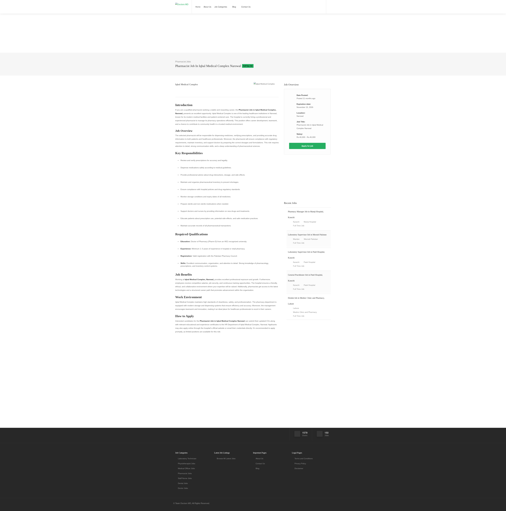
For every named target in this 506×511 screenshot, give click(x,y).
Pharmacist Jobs (183, 62)
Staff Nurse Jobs (185, 478)
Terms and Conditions (304, 458)
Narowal (300, 116)
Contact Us (245, 6)
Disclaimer (299, 468)
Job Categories (220, 6)
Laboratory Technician (187, 458)
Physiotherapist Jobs (186, 463)
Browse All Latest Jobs (226, 458)
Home (197, 6)
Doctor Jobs (183, 488)
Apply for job (307, 146)
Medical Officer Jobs (186, 468)
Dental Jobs (183, 483)
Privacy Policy (300, 463)
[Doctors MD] (181, 2)
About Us (207, 6)
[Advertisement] (253, 33)
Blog (234, 6)
